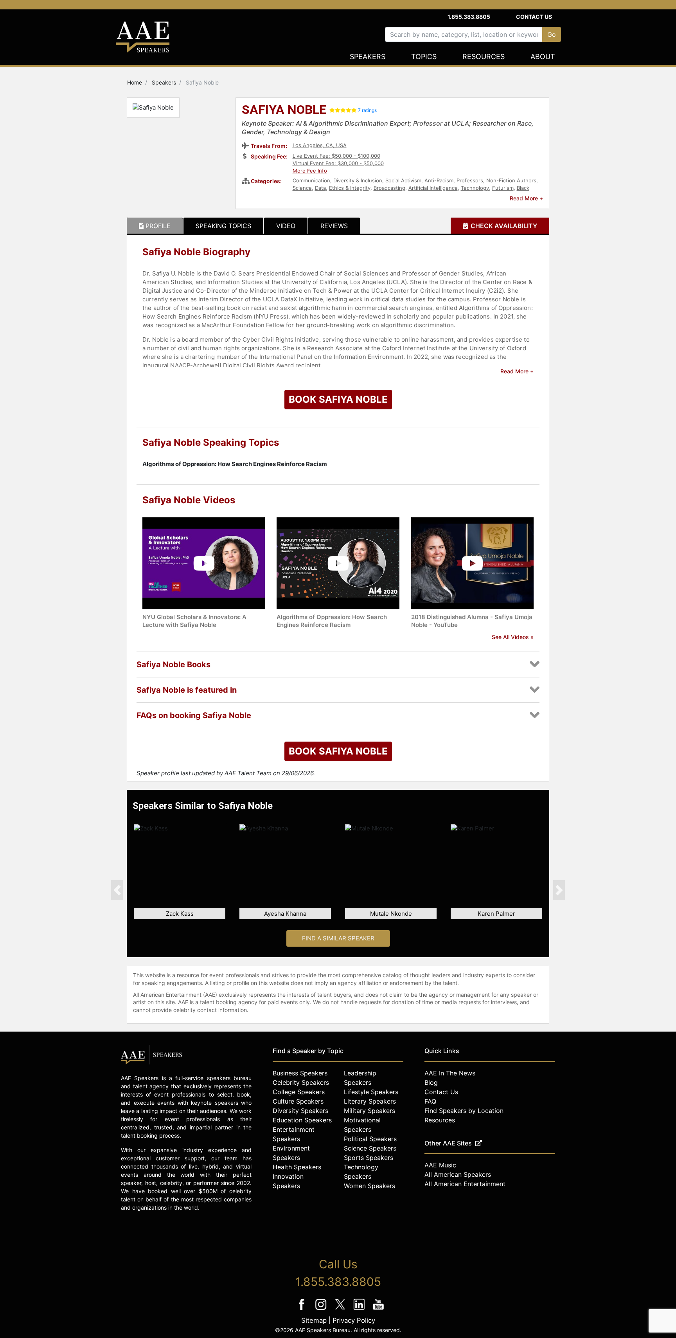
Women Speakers (369, 1186)
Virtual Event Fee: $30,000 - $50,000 (338, 163)
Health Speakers (297, 1167)
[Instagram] (321, 1309)
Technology (475, 188)
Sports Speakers (368, 1158)
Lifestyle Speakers (371, 1092)
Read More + (526, 198)
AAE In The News (449, 1073)
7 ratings (367, 110)
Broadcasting (389, 188)
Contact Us (534, 16)
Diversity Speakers (300, 1111)
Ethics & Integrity (349, 188)
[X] (341, 1309)
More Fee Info (310, 170)
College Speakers (299, 1092)
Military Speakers (369, 1111)
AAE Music (440, 1165)
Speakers (367, 56)
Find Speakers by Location (463, 1111)
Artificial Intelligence (433, 188)
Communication (311, 180)
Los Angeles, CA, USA (320, 145)
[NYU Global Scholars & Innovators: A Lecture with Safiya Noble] (203, 563)
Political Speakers (370, 1139)
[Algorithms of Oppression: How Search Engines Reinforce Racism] (338, 563)
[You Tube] (378, 1309)
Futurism (503, 188)
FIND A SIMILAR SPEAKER (338, 938)
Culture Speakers (298, 1101)
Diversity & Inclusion (357, 180)
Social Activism (403, 180)
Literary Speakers (370, 1101)
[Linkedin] (360, 1309)
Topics (424, 56)
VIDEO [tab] (285, 226)
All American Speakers (457, 1174)
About (542, 56)
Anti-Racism (438, 180)
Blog (431, 1082)
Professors (470, 180)
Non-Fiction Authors (511, 180)
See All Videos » (513, 637)
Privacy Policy (354, 1320)
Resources (483, 56)
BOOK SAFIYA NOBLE (338, 399)
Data (320, 188)
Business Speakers (300, 1073)
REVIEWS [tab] (334, 226)
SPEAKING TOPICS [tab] (223, 226)
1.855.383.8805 (469, 16)
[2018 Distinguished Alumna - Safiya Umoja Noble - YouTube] (472, 563)
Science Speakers (370, 1148)
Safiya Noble (284, 110)
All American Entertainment (464, 1184)
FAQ (430, 1101)
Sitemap (314, 1320)
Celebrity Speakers (301, 1082)
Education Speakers (302, 1120)
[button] (117, 890)
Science (302, 188)
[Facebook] (302, 1309)
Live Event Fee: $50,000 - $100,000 (336, 156)
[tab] (155, 226)
